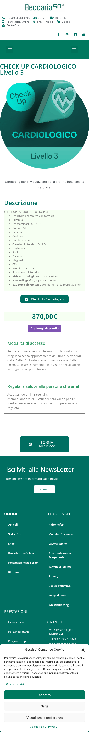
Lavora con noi (58, 543)
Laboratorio (16, 622)
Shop (11, 543)
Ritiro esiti (15, 572)
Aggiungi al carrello (44, 328)
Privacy (52, 726)
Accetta (44, 695)
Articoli (13, 524)
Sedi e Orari (15, 534)
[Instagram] (67, 34)
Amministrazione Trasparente (60, 555)
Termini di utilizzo (60, 567)
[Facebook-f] (58, 34)
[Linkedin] (75, 34)
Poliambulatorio (19, 632)
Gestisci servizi (15, 684)
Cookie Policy (38, 726)
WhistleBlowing (59, 605)
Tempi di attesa (58, 595)
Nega (44, 706)
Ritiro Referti (57, 524)
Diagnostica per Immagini (18, 643)
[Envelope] (84, 34)
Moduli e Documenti (62, 534)
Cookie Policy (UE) (60, 586)
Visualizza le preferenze (44, 718)
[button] (83, 650)
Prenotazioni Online (21, 553)
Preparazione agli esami (23, 562)
